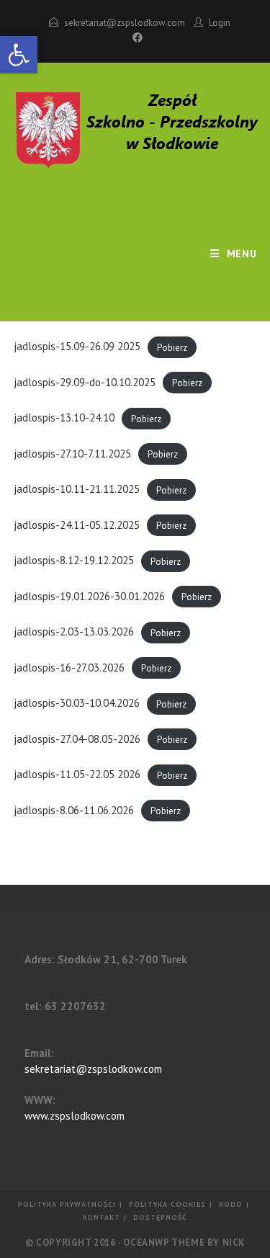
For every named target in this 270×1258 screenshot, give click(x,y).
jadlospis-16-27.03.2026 (69, 667)
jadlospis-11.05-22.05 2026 (77, 774)
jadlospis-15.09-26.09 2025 (77, 346)
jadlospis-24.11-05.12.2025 (77, 525)
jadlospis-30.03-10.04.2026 (77, 703)
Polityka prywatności (67, 1204)
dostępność (160, 1217)
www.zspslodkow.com (74, 1116)
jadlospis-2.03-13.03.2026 (74, 631)
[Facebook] (135, 37)
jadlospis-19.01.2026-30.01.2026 (89, 596)
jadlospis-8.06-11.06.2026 (74, 810)
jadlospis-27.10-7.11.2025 (72, 453)
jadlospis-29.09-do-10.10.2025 (85, 382)
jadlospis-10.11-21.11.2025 (77, 489)
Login (219, 23)
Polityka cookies (167, 1204)
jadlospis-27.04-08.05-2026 (77, 739)
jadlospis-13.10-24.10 (64, 417)
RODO (231, 1204)
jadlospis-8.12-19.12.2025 (74, 560)
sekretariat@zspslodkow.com (124, 23)
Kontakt (101, 1217)
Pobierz (172, 347)
